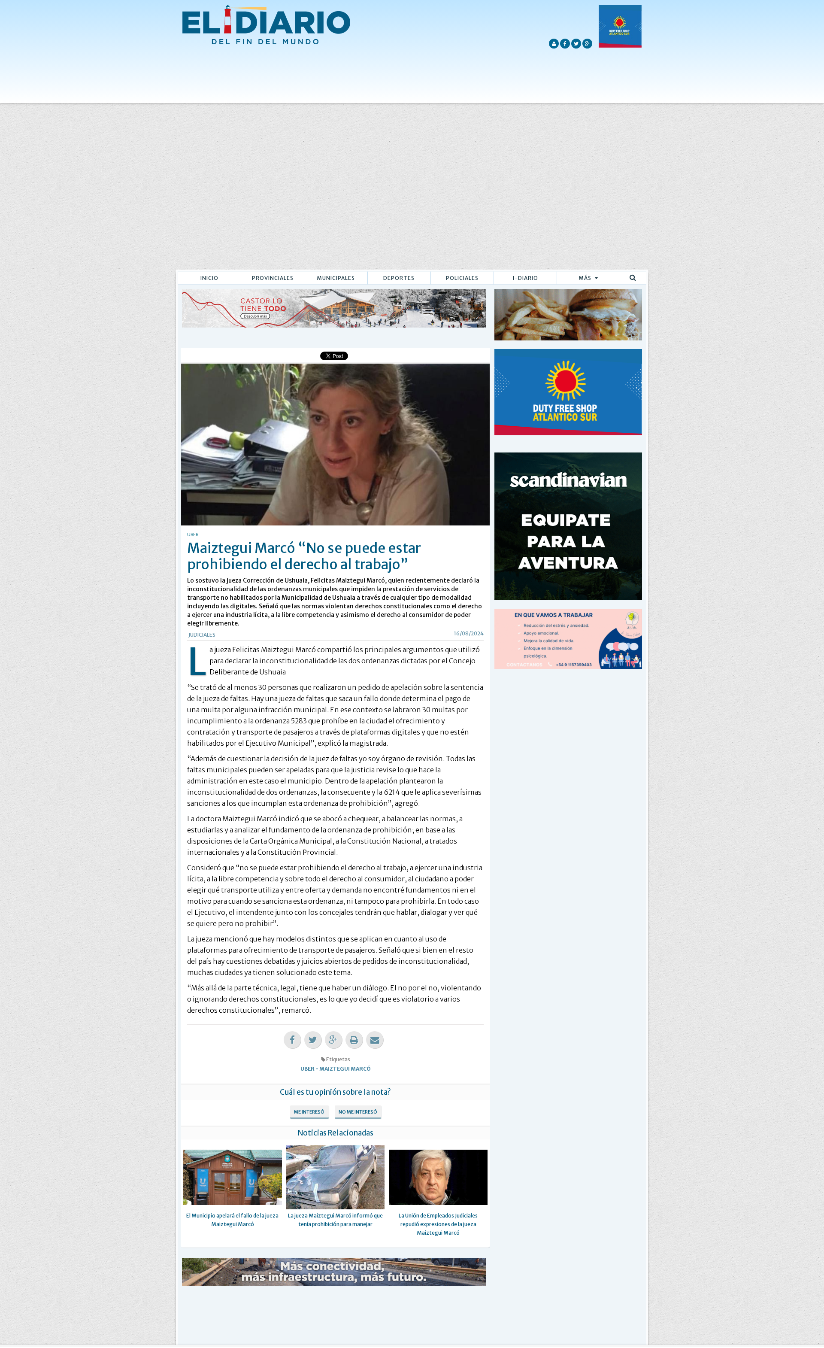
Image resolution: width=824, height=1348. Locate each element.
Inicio (209, 278)
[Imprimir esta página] (354, 1040)
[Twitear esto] (312, 1040)
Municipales (336, 278)
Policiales (462, 278)
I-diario (525, 278)
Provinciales (273, 278)
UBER (307, 1069)
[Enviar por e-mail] (374, 1040)
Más (586, 278)
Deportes (399, 278)
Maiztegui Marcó (345, 1069)
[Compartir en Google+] (333, 1040)
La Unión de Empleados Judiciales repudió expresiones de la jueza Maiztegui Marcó (438, 1224)
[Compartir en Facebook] (292, 1040)
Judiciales (201, 634)
